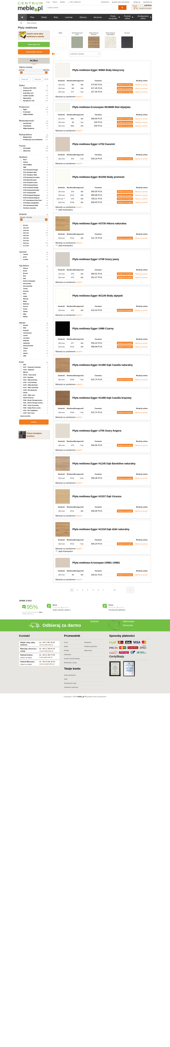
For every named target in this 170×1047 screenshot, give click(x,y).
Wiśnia (25, 316)
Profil (65, 679)
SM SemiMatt (27, 165)
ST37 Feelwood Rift (29, 193)
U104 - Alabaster (28, 370)
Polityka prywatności (90, 646)
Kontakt (62, 2)
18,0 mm (26, 233)
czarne (25, 335)
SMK (24, 167)
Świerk (25, 311)
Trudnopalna (27, 126)
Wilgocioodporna (28, 128)
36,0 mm (26, 243)
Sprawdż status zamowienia (120, 2)
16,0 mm (26, 230)
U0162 (25, 392)
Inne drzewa (27, 283)
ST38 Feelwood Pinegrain (31, 195)
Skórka (25, 162)
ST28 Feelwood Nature (30, 185)
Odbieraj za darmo (61, 625)
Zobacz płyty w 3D (34, 44)
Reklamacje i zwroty (70, 662)
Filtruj (34, 422)
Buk (24, 276)
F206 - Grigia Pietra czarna (32, 408)
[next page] (130, 590)
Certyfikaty (116, 656)
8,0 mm (25, 225)
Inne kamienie (27, 286)
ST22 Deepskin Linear (30, 182)
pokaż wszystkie (25, 416)
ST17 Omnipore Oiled (30, 175)
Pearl (25, 159)
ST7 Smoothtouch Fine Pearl (32, 200)
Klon (24, 294)
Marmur (25, 299)
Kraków (94, 621)
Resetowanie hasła (70, 683)
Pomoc (55, 2)
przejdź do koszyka (145, 8)
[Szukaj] (122, 7)
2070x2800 (26, 148)
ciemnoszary (27, 333)
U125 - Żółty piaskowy (30, 385)
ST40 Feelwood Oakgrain (31, 198)
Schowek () (105, 2)
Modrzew (26, 304)
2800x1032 (26, 151)
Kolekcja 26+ (27, 90)
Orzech (25, 306)
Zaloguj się (136, 2)
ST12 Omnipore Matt (30, 172)
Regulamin (87, 642)
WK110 (25, 372)
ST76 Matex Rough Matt (31, 203)
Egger (25, 109)
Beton (25, 271)
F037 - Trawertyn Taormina (32, 367)
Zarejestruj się (147, 2)
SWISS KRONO (28, 114)
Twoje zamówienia (70, 675)
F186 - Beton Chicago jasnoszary (34, 400)
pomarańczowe (28, 345)
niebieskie (26, 343)
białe (24, 328)
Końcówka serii (28, 93)
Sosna (25, 309)
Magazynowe (27, 137)
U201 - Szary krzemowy (31, 405)
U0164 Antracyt (28, 398)
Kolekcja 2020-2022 (29, 88)
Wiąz (24, 314)
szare (25, 351)
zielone (25, 353)
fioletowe (26, 340)
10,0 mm (26, 228)
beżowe (25, 325)
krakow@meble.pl (45, 657)
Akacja (25, 268)
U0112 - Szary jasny (29, 375)
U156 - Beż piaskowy (30, 390)
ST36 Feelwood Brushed (31, 190)
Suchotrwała (27, 123)
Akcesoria (98, 17)
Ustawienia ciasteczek (71, 687)
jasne (25, 257)
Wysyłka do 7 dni (28, 101)
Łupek (25, 296)
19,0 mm (26, 238)
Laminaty (69, 17)
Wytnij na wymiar (141, 85)
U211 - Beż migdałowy (30, 410)
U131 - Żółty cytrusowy (30, 387)
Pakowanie (67, 654)
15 (114, 590)
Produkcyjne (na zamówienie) (32, 139)
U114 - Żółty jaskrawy (30, 380)
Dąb (24, 278)
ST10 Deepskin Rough (30, 170)
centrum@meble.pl (46, 645)
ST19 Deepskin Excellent (31, 177)
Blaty (56, 17)
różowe (25, 348)
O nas (48, 2)
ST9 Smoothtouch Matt (30, 205)
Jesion (25, 288)
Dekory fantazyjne (29, 281)
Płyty (32, 17)
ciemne (25, 254)
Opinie (66, 646)
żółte (24, 356)
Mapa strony (88, 650)
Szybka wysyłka (28, 95)
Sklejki (44, 17)
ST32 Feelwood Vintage (30, 187)
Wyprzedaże (27, 98)
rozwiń (78, 97)
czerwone (26, 338)
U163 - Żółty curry (29, 395)
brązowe (26, 330)
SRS (24, 364)
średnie (25, 259)
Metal (25, 301)
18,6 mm (26, 235)
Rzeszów (128, 625)
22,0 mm (26, 240)
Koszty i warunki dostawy (72, 658)
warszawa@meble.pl (46, 664)
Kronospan (26, 112)
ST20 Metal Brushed (29, 180)
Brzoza (25, 273)
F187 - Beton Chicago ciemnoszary (34, 403)
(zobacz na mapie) (26, 657)
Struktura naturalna (29, 208)
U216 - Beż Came (29, 413)
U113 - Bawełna (28, 377)
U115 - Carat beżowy (30, 382)
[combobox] (85, 54)
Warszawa (128, 621)
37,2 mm (26, 246)
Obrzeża (83, 17)
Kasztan (26, 291)
